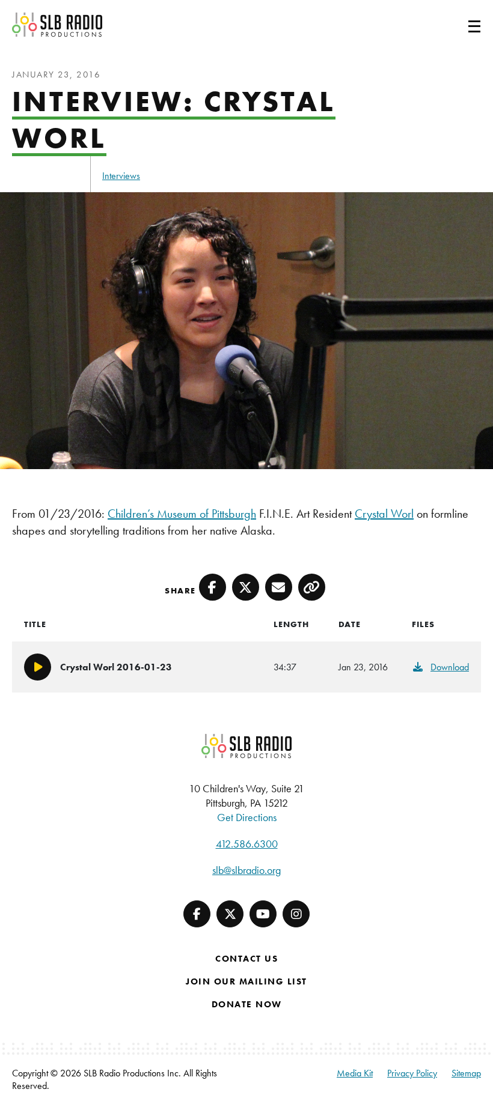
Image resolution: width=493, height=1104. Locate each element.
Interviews (121, 175)
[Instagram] (296, 913)
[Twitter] (229, 913)
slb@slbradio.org (246, 870)
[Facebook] (196, 913)
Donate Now (247, 1004)
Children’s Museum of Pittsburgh (182, 513)
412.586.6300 (247, 844)
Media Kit (355, 1073)
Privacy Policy (412, 1073)
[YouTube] (263, 913)
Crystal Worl (384, 513)
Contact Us (246, 959)
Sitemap (466, 1073)
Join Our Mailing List (246, 981)
